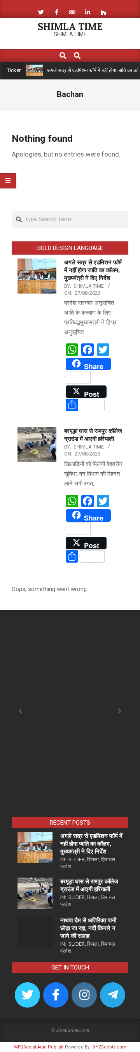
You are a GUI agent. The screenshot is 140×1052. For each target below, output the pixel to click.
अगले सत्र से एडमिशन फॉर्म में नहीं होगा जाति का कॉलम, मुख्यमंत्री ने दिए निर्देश (93, 270)
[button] (21, 711)
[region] (70, 716)
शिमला (93, 859)
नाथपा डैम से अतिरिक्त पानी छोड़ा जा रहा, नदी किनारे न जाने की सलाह (88, 928)
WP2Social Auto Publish (39, 1047)
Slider (76, 859)
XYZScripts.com (109, 1047)
